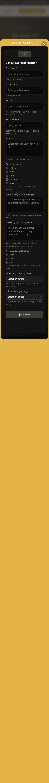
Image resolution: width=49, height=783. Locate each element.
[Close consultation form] (44, 44)
